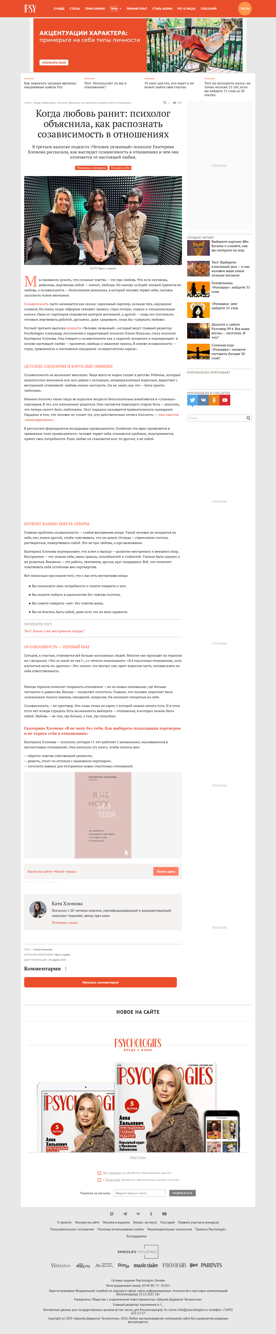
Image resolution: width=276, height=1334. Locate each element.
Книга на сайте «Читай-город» (52, 871)
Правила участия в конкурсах (198, 1222)
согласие (115, 1173)
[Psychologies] (30, 8)
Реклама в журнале (116, 1222)
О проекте (64, 1222)
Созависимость (36, 303)
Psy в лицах (186, 9)
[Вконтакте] (138, 1214)
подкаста (73, 328)
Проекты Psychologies (210, 1229)
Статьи (75, 9)
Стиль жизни (162, 9)
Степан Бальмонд (42, 949)
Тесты (244, 9)
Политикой (112, 1180)
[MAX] (111, 1214)
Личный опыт (137, 9)
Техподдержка (136, 1236)
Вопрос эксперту (145, 1222)
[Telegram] (125, 1214)
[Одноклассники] (151, 1214)
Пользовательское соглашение (72, 1229)
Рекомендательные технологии (169, 1229)
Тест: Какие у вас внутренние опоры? (54, 631)
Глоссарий (208, 9)
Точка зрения (95, 9)
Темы (114, 9)
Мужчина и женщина (91, 168)
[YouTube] (164, 1214)
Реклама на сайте (87, 1222)
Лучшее (58, 9)
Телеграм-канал (65, 922)
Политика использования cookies (120, 1229)
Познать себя (120, 168)
